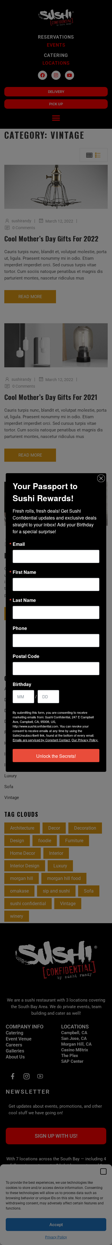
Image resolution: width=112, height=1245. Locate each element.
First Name (24, 572)
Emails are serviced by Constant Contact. (42, 740)
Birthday (22, 684)
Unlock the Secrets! (56, 756)
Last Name (24, 600)
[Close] (101, 478)
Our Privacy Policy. (85, 740)
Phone (20, 628)
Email (19, 544)
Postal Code (26, 656)
